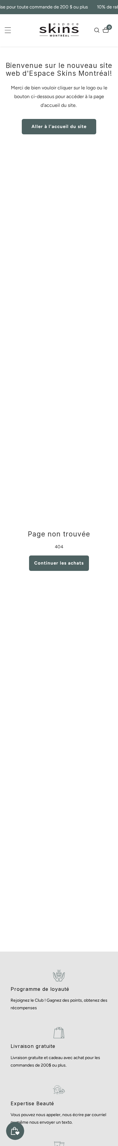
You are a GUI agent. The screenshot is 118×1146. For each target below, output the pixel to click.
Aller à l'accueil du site (59, 126)
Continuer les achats (59, 563)
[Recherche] (97, 30)
